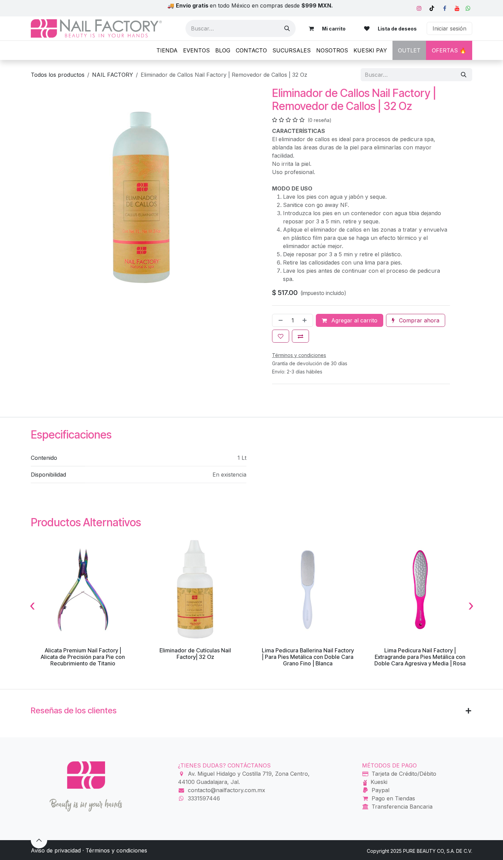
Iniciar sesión (449, 28)
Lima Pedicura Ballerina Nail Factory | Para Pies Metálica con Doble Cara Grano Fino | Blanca (308, 657)
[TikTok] (431, 8)
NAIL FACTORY (112, 74)
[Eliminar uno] (279, 320)
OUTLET (409, 50)
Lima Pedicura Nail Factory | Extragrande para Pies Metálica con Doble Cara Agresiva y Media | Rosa (420, 657)
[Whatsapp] (468, 8)
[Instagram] (419, 8)
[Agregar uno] (306, 320)
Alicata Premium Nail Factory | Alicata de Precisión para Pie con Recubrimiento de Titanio (83, 657)
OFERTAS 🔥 (449, 50)
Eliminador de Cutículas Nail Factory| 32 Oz (195, 653)
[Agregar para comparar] (300, 336)
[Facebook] (444, 8)
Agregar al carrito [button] (353, 320)
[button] (39, 840)
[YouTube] (457, 8)
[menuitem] (167, 50)
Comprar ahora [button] (418, 320)
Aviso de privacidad (56, 850)
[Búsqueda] (287, 28)
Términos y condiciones (116, 850)
